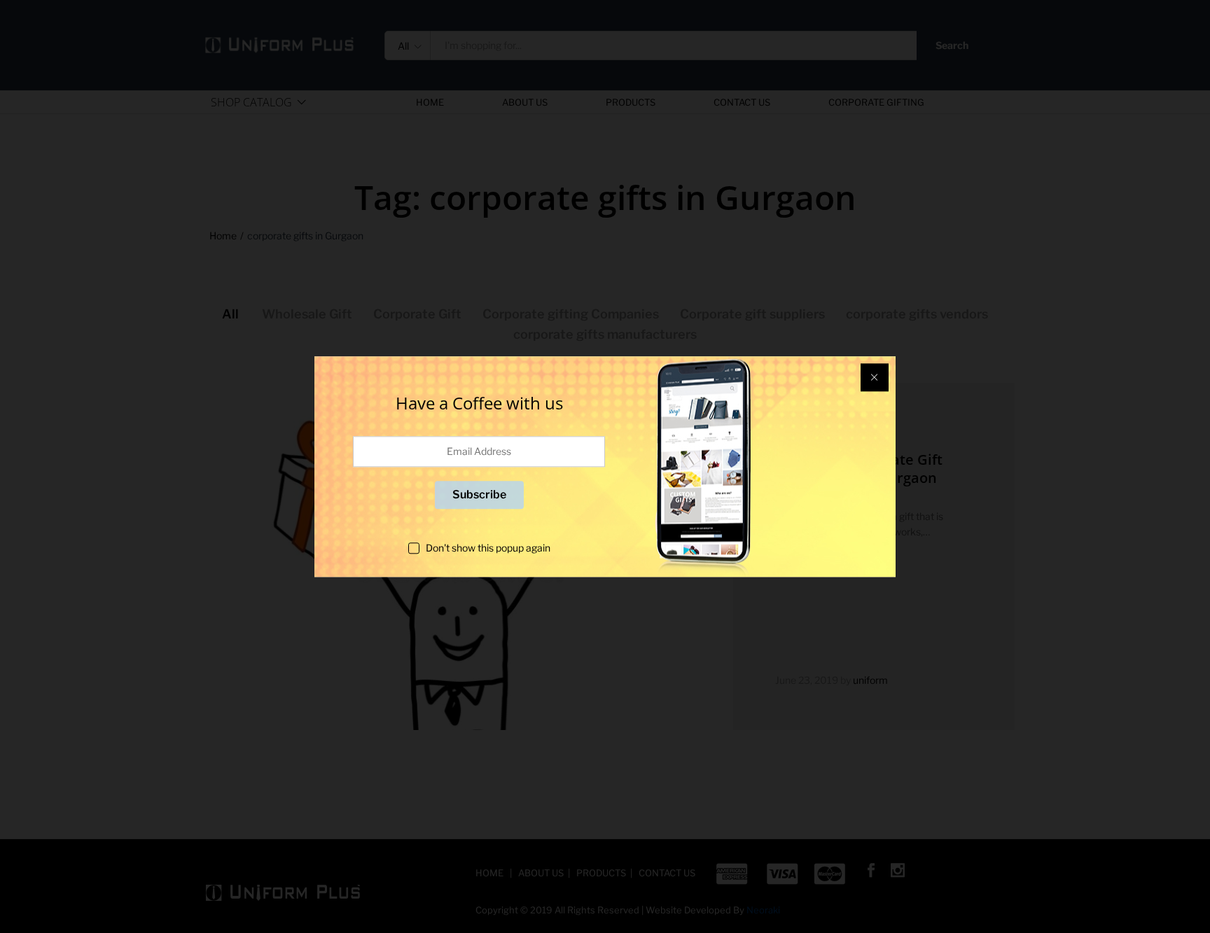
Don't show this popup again (488, 548)
